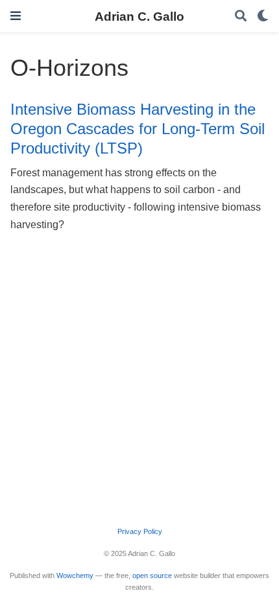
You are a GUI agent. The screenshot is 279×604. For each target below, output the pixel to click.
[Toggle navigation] (15, 16)
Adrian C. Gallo (139, 16)
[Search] (241, 16)
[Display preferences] (263, 16)
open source (152, 575)
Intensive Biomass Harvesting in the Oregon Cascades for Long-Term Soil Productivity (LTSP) (137, 128)
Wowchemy (74, 575)
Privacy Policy (139, 531)
